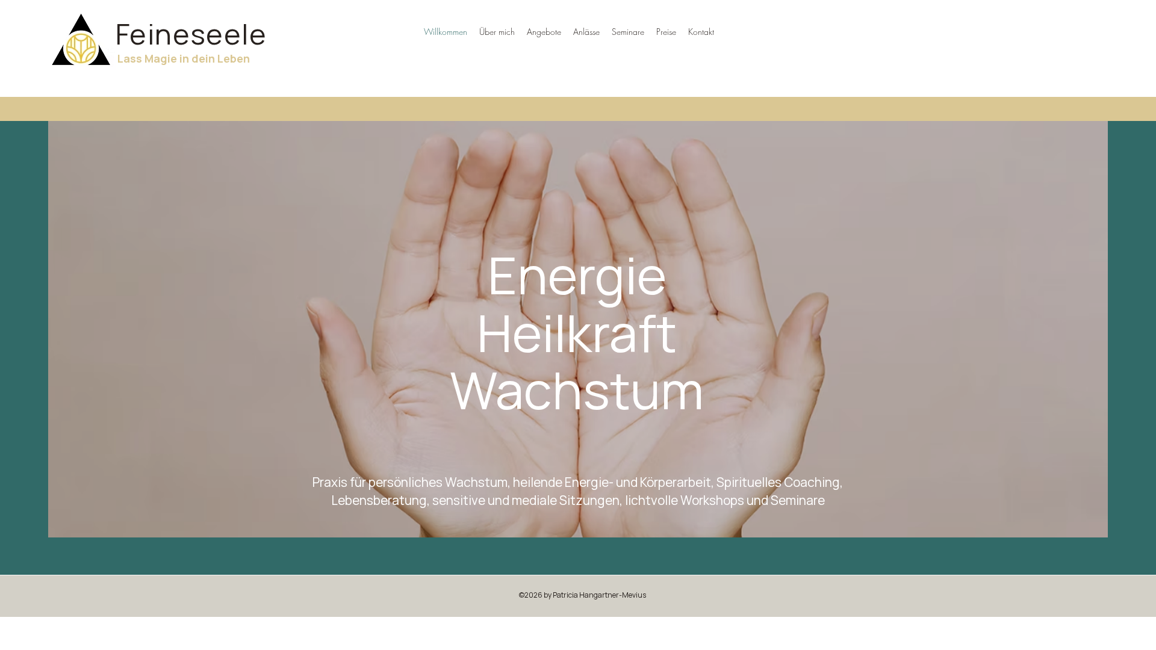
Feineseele (191, 33)
